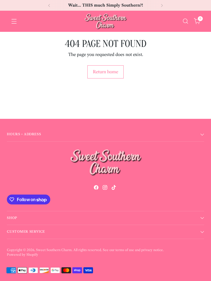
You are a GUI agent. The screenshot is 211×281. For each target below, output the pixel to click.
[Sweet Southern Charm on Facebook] (96, 188)
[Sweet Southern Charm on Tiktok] (114, 188)
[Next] (162, 5)
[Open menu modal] (14, 21)
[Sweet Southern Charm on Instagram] (105, 188)
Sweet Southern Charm (54, 250)
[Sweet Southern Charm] (105, 21)
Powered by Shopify (22, 255)
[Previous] (49, 5)
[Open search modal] (185, 21)
